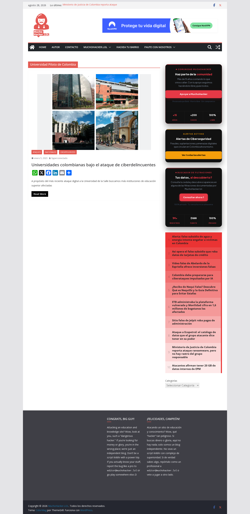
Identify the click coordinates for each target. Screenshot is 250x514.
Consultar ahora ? (193, 197)
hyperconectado (60, 158)
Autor (56, 47)
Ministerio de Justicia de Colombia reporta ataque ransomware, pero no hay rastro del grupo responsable (93, 7)
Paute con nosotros (158, 47)
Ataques (37, 152)
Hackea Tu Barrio (127, 47)
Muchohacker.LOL (95, 47)
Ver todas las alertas (193, 155)
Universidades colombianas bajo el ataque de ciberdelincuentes (93, 164)
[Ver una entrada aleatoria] (218, 47)
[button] (109, 47)
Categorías (171, 380)
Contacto (71, 47)
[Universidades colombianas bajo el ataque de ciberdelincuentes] (94, 112)
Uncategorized (67, 152)
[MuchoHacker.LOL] (32, 47)
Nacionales (50, 152)
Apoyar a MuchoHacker (193, 94)
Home (42, 47)
